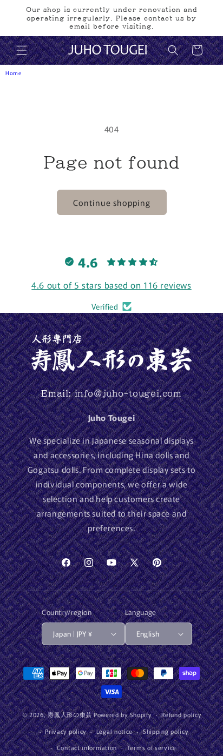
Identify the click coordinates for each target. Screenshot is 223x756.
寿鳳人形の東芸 (70, 714)
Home (13, 73)
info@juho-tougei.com (128, 393)
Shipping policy (165, 731)
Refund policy (181, 714)
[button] (22, 50)
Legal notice (114, 731)
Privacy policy (65, 731)
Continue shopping (111, 202)
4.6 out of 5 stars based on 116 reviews (111, 284)
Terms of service (151, 747)
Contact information (87, 747)
